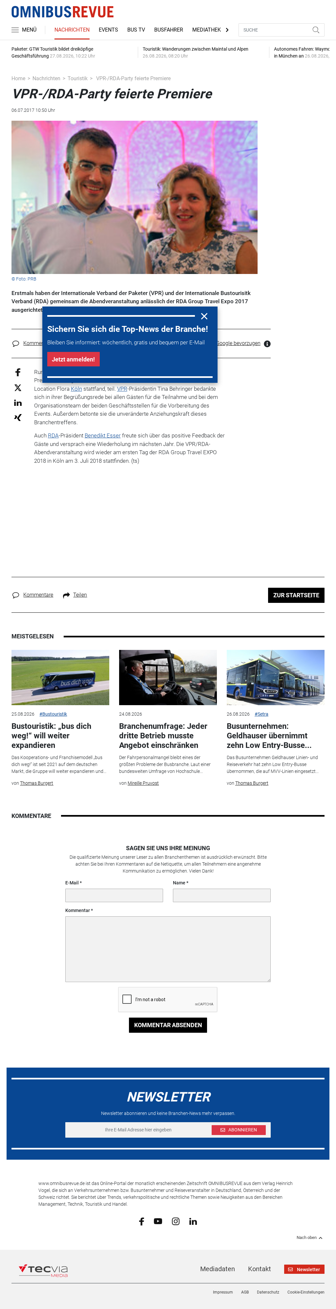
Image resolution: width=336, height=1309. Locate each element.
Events (108, 30)
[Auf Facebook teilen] (17, 371)
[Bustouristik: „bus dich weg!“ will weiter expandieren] (60, 677)
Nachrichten (72, 30)
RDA (53, 435)
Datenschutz (268, 1292)
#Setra (261, 714)
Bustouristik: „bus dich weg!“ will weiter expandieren (51, 736)
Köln (76, 388)
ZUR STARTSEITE (296, 595)
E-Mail (72, 882)
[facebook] (141, 1221)
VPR (122, 388)
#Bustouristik (53, 714)
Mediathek (206, 30)
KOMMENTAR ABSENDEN (168, 1025)
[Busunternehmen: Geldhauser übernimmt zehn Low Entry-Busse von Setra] (276, 677)
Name (179, 882)
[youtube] (158, 1220)
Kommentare (38, 343)
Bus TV (136, 30)
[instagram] (175, 1220)
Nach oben (307, 1237)
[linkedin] (193, 1220)
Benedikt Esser (103, 435)
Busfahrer (168, 30)
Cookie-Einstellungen (306, 1292)
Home (18, 78)
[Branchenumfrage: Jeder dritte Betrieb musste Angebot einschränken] (168, 677)
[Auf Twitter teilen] (17, 387)
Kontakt (259, 1269)
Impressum (223, 1292)
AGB (245, 1292)
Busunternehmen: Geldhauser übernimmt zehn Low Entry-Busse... (269, 736)
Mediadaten (217, 1269)
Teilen (80, 595)
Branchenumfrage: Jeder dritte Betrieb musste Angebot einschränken (163, 736)
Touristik (78, 78)
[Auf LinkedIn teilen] (18, 402)
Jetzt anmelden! (73, 359)
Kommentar (77, 910)
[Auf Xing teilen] (18, 417)
